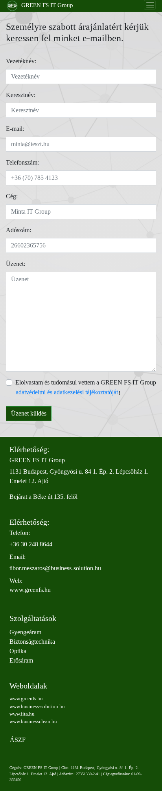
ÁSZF (18, 739)
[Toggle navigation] (150, 5)
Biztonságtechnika (32, 641)
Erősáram (21, 660)
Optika (17, 651)
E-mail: (15, 128)
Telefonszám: (22, 162)
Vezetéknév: (21, 61)
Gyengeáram (25, 632)
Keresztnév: (20, 95)
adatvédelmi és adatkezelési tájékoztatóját (67, 392)
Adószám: (18, 230)
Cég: (12, 196)
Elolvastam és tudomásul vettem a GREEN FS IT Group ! (85, 387)
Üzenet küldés (28, 413)
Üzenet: (15, 263)
